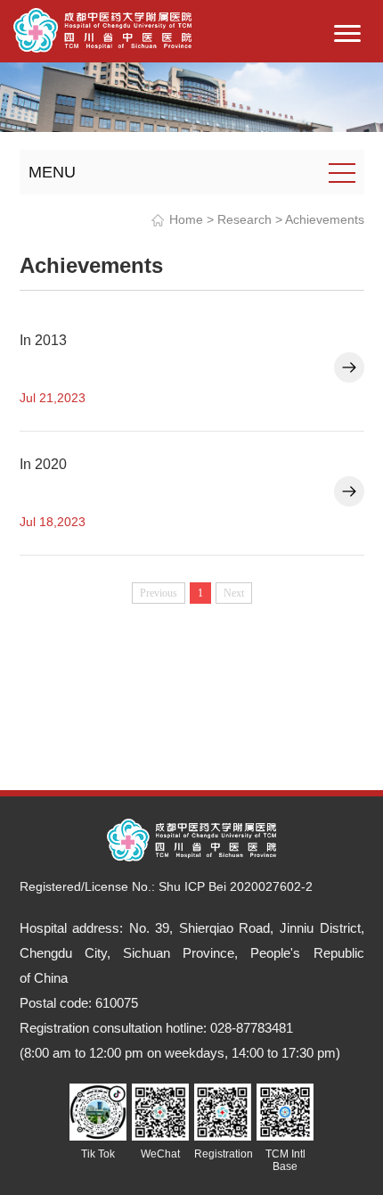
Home (186, 219)
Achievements (324, 219)
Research (244, 219)
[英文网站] (102, 29)
